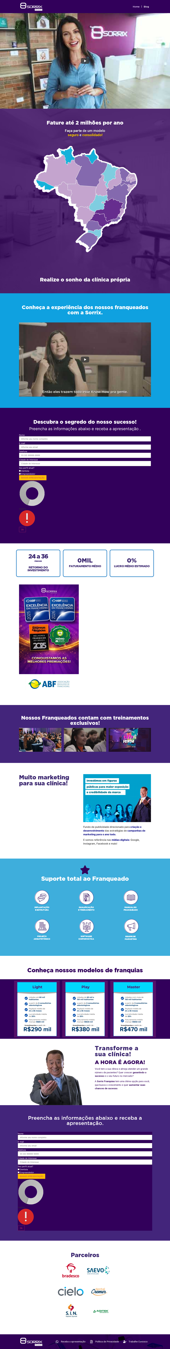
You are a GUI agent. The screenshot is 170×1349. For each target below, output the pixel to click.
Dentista (25, 471)
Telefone (23, 451)
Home (136, 6)
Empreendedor (28, 474)
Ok (22, 529)
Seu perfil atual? (26, 468)
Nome (22, 435)
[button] (116, 585)
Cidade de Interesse (28, 460)
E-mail (22, 443)
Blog (146, 6)
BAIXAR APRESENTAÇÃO (32, 477)
